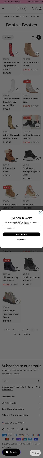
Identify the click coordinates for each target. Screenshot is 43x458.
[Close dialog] (40, 212)
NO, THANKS (21, 239)
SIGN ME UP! (21, 234)
